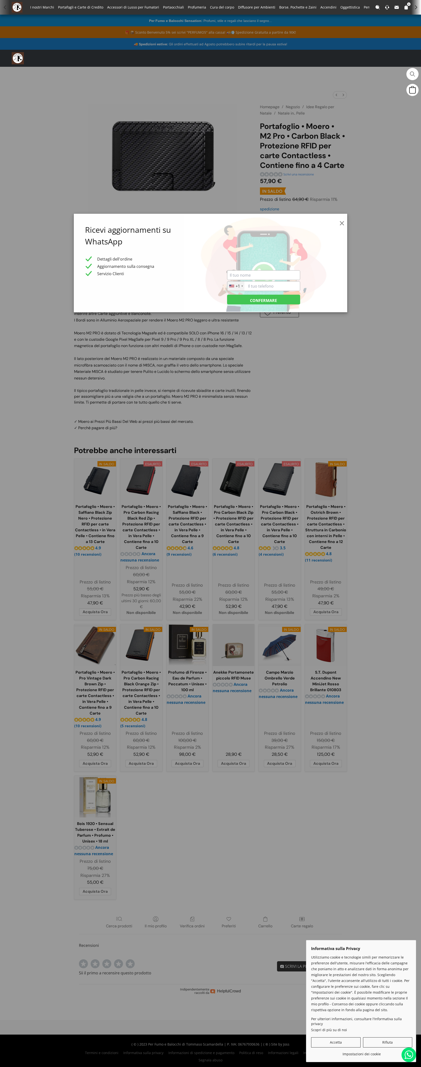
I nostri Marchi (42, 7)
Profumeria (197, 7)
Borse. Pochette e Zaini (297, 7)
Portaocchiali (173, 7)
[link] (361, 1052)
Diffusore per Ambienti (256, 7)
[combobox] (235, 286)
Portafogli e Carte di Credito (80, 7)
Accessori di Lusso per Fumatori (133, 7)
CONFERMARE (263, 300)
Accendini (328, 7)
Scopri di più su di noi (329, 1030)
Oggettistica (350, 7)
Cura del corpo (222, 7)
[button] (18, 58)
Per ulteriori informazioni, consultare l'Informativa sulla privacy (356, 1021)
